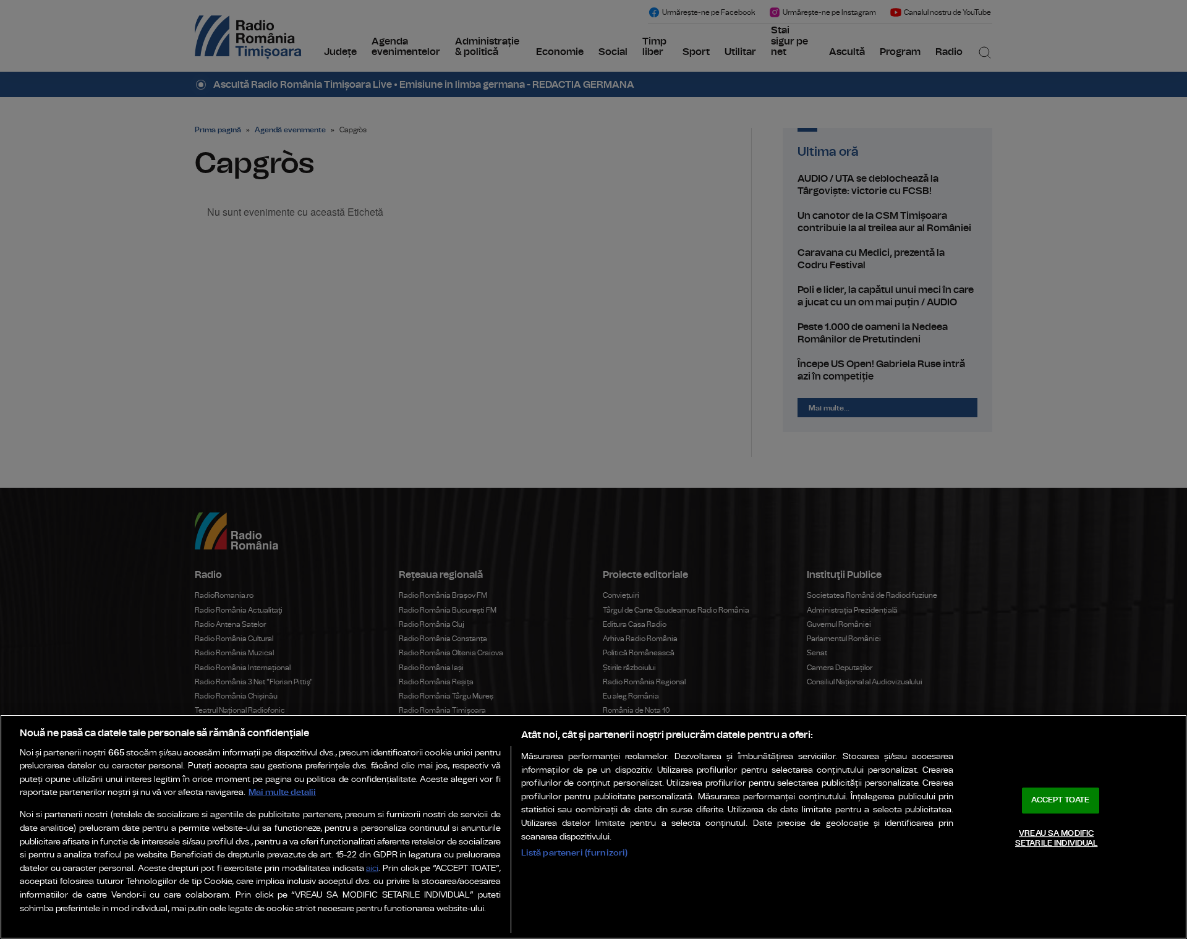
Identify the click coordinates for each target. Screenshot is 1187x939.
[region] (593, 827)
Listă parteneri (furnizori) (574, 852)
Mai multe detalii (282, 792)
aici (372, 869)
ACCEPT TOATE (1060, 800)
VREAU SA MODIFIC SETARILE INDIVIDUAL (1056, 839)
